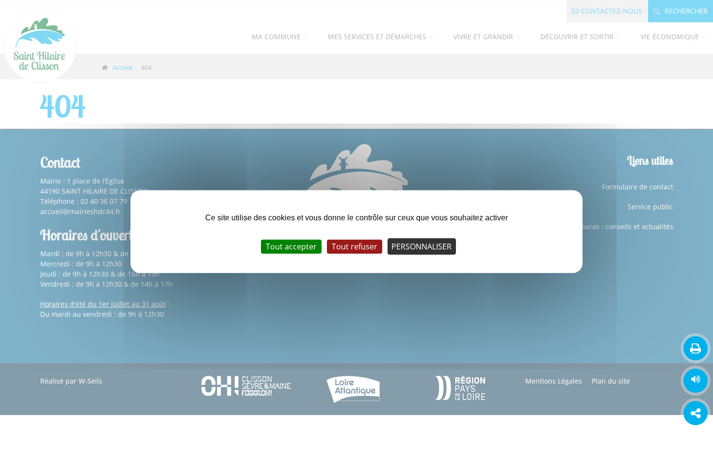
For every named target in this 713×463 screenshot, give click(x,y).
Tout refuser (354, 246)
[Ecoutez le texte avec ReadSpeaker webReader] (696, 381)
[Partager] (696, 413)
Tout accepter (291, 246)
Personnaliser (421, 246)
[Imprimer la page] (696, 348)
